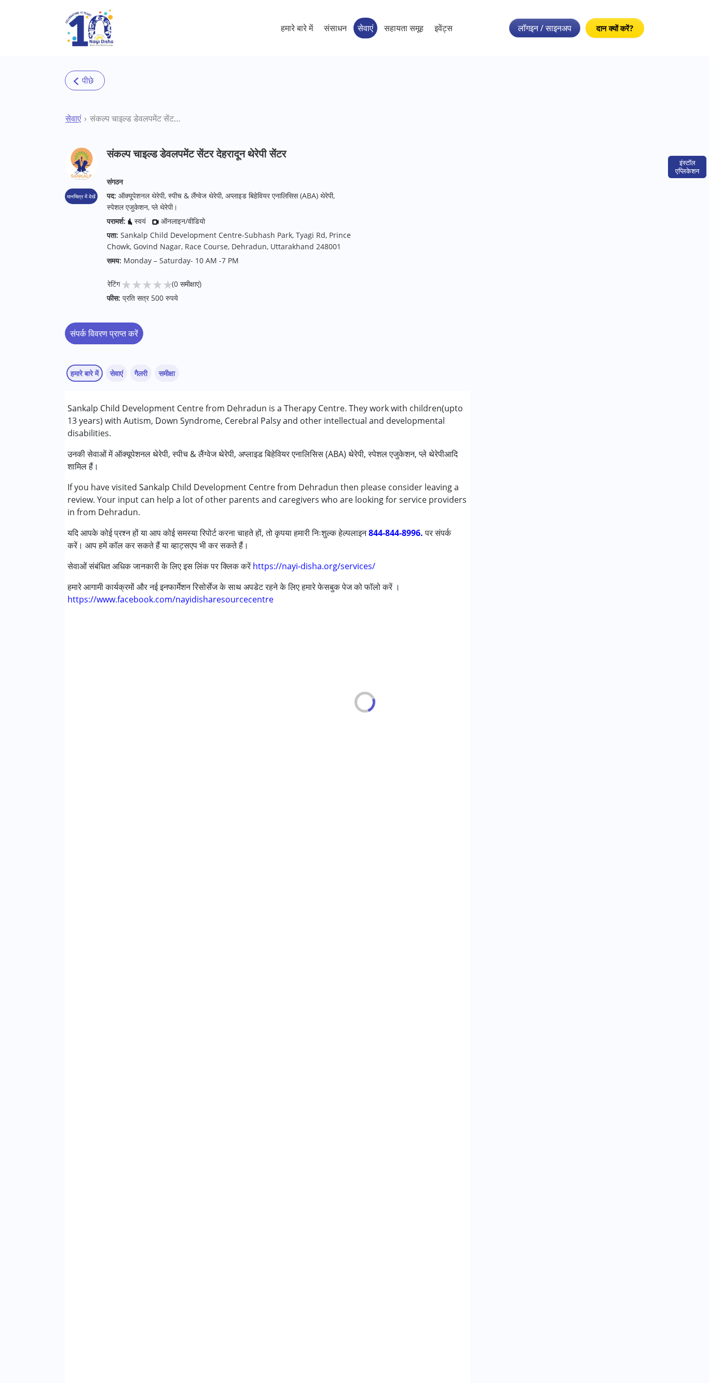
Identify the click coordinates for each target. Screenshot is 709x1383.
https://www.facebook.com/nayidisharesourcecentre (170, 599)
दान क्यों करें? (614, 28)
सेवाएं (365, 28)
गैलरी (140, 373)
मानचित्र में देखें (81, 196)
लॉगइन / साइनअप (544, 28)
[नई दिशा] (89, 28)
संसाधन (335, 28)
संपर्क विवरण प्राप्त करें (104, 333)
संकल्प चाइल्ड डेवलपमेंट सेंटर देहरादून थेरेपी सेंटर (135, 118)
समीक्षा (167, 373)
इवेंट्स (443, 28)
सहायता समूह (404, 28)
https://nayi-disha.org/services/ (314, 566)
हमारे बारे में (297, 28)
